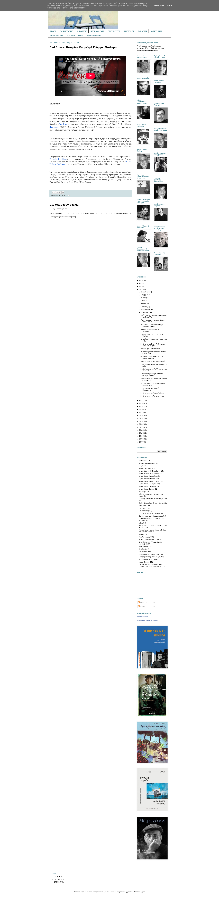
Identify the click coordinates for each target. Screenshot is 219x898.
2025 (141, 280)
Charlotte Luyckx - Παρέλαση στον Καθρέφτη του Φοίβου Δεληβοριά (150, 565)
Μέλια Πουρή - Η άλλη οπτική (149, 539)
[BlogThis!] (55, 192)
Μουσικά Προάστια (142, 616)
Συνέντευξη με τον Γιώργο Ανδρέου (152, 393)
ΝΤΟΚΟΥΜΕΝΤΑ (97, 31)
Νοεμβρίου (145, 295)
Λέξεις (141, 523)
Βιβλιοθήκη (142, 492)
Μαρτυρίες (142, 534)
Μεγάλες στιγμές (144, 537)
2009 (141, 436)
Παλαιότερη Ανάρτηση (123, 213)
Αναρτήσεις (144, 602)
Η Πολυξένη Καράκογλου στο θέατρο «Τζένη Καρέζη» (153, 352)
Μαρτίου (144, 307)
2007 (141, 442)
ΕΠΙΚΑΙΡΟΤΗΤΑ (56, 35)
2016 (141, 415)
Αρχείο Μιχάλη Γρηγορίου (147, 486)
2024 (141, 283)
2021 (141, 400)
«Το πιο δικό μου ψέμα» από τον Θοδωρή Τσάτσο (152, 374)
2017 (141, 412)
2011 (141, 430)
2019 (141, 406)
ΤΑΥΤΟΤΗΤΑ (58, 877)
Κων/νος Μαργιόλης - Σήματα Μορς (151, 516)
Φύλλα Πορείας (144, 562)
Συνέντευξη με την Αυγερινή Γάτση (152, 396)
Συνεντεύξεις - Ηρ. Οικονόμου (149, 554)
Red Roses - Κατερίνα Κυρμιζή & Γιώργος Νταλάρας (152, 325)
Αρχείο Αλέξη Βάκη (145, 468)
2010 (141, 433)
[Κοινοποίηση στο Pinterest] (62, 192)
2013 (141, 424)
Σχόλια (142, 606)
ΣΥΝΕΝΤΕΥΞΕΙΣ (66, 31)
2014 (141, 421)
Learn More (159, 6)
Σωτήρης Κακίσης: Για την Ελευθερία (153, 361)
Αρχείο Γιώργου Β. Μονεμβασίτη (149, 471)
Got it (169, 6)
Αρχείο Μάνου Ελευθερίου (148, 484)
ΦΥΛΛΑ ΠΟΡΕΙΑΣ (94, 35)
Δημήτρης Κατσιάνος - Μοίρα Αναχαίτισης (153, 499)
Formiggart (54, 127)
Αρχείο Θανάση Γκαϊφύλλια (148, 476)
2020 (141, 403)
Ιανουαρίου (145, 312)
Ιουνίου (143, 298)
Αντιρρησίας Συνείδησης (147, 463)
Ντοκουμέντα (143, 546)
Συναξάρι (142, 549)
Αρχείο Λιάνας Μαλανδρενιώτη (149, 481)
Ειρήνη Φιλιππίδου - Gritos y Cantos (151, 503)
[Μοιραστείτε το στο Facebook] (60, 192)
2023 (141, 286)
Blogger (141, 892)
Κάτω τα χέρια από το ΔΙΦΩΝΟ (149, 513)
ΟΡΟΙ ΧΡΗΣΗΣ (59, 879)
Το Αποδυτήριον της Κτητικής (149, 559)
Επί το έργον (143, 508)
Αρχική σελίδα (89, 213)
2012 (141, 427)
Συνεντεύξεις (143, 552)
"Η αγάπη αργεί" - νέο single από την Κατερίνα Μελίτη (153, 384)
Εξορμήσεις (143, 506)
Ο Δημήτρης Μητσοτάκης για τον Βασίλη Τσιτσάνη (152, 357)
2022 (141, 289)
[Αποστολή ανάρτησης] (68, 195)
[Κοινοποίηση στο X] (58, 192)
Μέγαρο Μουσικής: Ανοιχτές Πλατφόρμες (150, 389)
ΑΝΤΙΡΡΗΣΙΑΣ (156, 31)
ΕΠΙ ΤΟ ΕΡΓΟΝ (114, 31)
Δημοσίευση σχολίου (60, 209)
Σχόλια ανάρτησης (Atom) (67, 217)
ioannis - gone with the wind (150, 349)
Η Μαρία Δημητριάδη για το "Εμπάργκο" (150, 330)
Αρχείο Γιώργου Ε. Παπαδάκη (149, 473)
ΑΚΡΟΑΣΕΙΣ (82, 31)
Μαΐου (143, 301)
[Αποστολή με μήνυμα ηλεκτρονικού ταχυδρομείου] (53, 192)
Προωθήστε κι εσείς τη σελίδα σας (147, 620)
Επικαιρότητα (61, 195)
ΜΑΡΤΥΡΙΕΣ (129, 31)
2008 (141, 439)
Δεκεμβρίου (145, 292)
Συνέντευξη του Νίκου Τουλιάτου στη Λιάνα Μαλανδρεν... (153, 345)
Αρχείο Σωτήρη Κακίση (146, 489)
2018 (141, 409)
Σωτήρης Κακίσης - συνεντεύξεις (149, 557)
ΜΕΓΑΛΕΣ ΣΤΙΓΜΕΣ (75, 35)
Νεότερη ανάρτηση (56, 213)
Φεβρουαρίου (146, 310)
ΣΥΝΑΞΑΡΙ (142, 31)
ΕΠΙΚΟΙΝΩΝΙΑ (59, 882)
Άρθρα (141, 466)
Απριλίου (144, 304)
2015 (141, 418)
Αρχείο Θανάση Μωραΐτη (147, 479)
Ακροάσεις (142, 461)
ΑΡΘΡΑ (53, 31)
